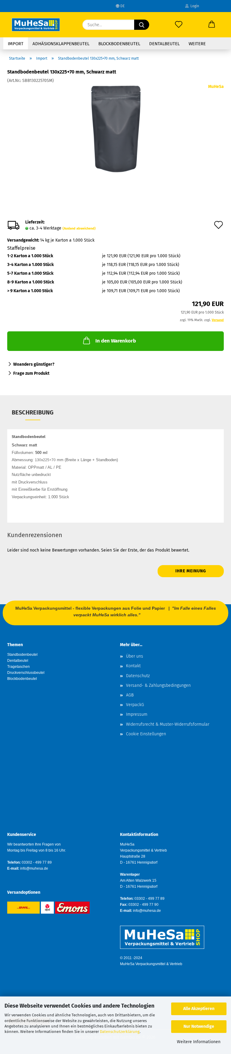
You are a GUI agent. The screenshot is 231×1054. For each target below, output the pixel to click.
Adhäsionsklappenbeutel (60, 43)
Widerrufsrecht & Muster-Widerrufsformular (167, 724)
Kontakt (133, 665)
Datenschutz (138, 675)
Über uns (134, 656)
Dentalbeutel (164, 43)
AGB (130, 695)
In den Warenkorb (115, 341)
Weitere (197, 43)
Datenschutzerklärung (120, 1031)
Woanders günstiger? (33, 364)
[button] (211, 24)
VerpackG (135, 704)
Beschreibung (33, 412)
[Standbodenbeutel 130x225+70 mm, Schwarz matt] (116, 128)
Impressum (136, 714)
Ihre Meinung (190, 571)
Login (194, 6)
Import (15, 43)
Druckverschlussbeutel (26, 673)
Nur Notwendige (198, 1026)
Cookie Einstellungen (146, 734)
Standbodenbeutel (22, 654)
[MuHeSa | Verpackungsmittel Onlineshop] (35, 24)
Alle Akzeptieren (198, 1008)
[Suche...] (141, 25)
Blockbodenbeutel (119, 43)
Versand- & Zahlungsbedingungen (158, 685)
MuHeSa (216, 86)
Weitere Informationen (198, 1041)
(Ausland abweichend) (79, 228)
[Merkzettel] (178, 24)
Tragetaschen (18, 667)
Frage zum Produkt (31, 373)
